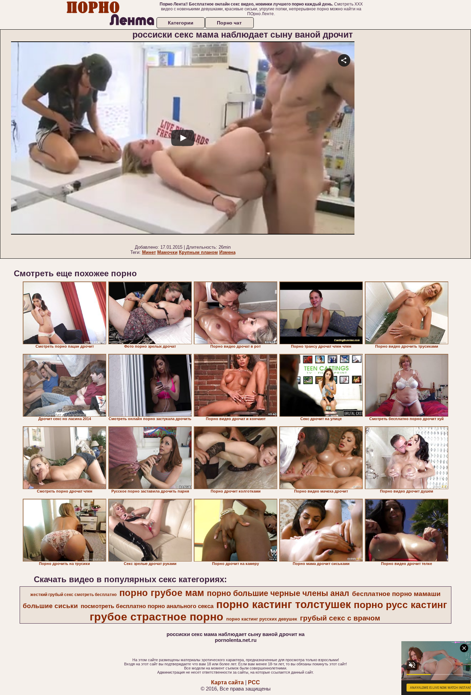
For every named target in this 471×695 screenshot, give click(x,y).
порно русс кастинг (400, 604)
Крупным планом (198, 252)
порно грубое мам (161, 593)
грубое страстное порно (156, 616)
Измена (227, 252)
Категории (180, 23)
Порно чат (229, 23)
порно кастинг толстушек (283, 604)
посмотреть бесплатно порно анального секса (147, 606)
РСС (254, 682)
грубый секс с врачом (340, 618)
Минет (149, 252)
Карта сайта (227, 682)
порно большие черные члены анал (278, 593)
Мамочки (167, 252)
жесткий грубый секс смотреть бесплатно (73, 594)
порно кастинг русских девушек (261, 619)
